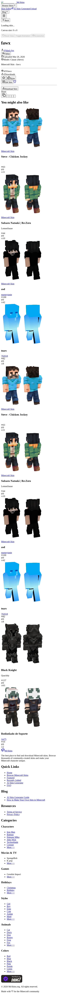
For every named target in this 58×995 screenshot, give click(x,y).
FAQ (9, 785)
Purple (10, 966)
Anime (10, 914)
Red (8, 956)
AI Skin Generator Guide (18, 797)
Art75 (3, 739)
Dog (9, 935)
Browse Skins (8, 6)
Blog (4, 12)
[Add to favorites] (3, 78)
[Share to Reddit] (12, 96)
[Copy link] (4, 95)
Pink (9, 964)
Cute (9, 911)
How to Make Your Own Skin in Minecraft (26, 800)
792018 (4, 356)
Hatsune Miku (13, 837)
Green (9, 969)
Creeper (10, 845)
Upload (33, 8)
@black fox (9, 50)
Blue (9, 958)
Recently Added (14, 780)
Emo (9, 909)
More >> (11, 847)
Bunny (10, 937)
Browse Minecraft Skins (17, 775)
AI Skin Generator (22, 8)
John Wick (11, 839)
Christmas (11, 887)
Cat (8, 930)
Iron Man (11, 832)
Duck (9, 932)
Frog (9, 940)
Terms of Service (14, 812)
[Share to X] (8, 96)
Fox (8, 942)
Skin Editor (6, 8)
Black (9, 961)
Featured (10, 778)
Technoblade (12, 842)
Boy (9, 906)
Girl (8, 904)
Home (9, 772)
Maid (9, 916)
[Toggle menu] (4, 16)
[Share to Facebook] (10, 96)
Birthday (10, 890)
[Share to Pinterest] (15, 96)
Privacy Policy (13, 814)
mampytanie (6, 294)
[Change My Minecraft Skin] (14, 82)
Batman (10, 834)
